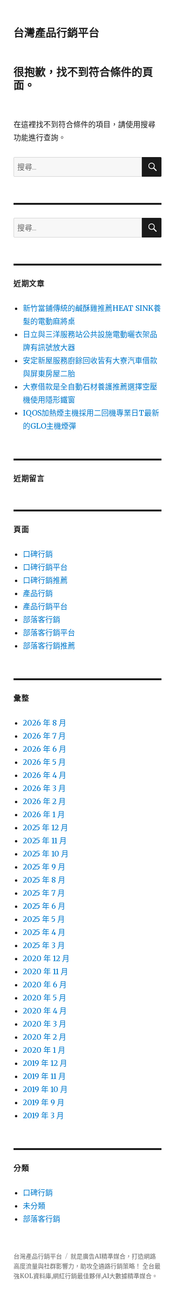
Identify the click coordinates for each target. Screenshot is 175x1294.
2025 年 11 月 (45, 840)
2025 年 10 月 (46, 853)
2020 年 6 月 (45, 984)
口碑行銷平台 (45, 567)
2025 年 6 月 (44, 906)
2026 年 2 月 (44, 801)
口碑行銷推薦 (45, 580)
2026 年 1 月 (44, 814)
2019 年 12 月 (45, 1063)
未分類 (34, 1205)
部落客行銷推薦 (49, 645)
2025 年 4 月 (44, 932)
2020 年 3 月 (44, 1023)
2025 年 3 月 (44, 945)
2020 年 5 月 (44, 997)
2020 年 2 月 (44, 1037)
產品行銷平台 (45, 606)
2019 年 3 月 (43, 1115)
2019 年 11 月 (44, 1076)
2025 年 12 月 (45, 827)
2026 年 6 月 (44, 749)
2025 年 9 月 (44, 866)
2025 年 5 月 (44, 919)
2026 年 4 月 (44, 775)
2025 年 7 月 (44, 893)
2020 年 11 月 (45, 971)
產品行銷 (38, 593)
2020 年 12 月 (46, 958)
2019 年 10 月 (45, 1089)
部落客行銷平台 (49, 632)
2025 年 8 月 (44, 879)
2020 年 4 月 (45, 1010)
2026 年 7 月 (44, 735)
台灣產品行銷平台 (56, 32)
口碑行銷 (38, 554)
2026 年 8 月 (44, 722)
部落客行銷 (41, 619)
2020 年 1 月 (44, 1050)
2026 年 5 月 (44, 762)
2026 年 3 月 (44, 788)
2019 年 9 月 (43, 1102)
